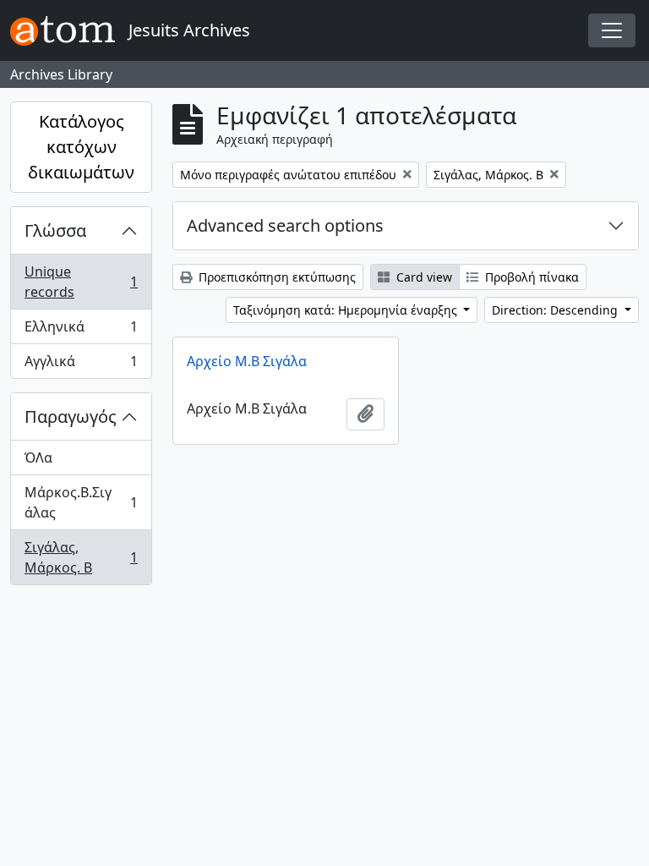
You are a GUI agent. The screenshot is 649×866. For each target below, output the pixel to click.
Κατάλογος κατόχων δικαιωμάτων (81, 147)
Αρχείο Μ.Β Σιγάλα (247, 361)
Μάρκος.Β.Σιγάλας (81, 502)
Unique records (81, 281)
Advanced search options (285, 225)
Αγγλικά (81, 365)
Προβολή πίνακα (530, 277)
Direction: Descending (556, 310)
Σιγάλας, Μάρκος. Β (81, 557)
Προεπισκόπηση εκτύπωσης (275, 277)
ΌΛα (38, 457)
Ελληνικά (81, 330)
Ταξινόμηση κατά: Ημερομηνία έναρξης (347, 310)
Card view (422, 277)
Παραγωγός (71, 416)
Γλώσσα (55, 230)
